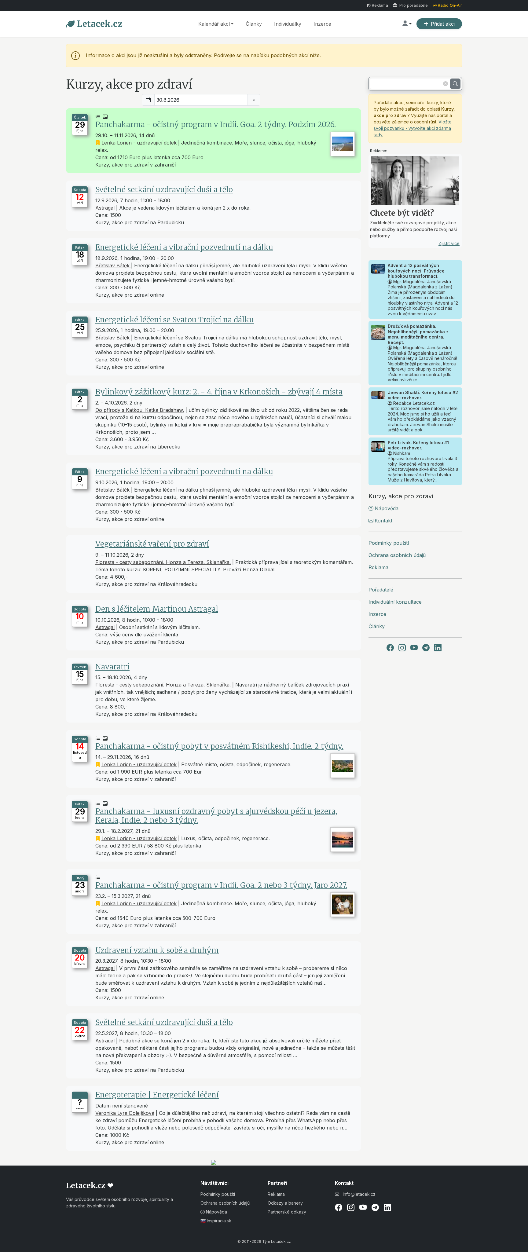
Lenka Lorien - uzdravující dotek (139, 143)
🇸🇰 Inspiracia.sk (215, 1220)
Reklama (380, 5)
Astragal (105, 208)
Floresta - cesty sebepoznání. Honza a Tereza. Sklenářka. (163, 562)
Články (254, 24)
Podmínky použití (389, 543)
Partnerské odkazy (287, 1211)
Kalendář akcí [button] (214, 24)
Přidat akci (443, 24)
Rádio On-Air (450, 5)
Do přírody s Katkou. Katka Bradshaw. (139, 410)
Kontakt (383, 521)
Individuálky (287, 24)
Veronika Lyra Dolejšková (124, 1113)
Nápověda (386, 508)
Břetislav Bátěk (113, 265)
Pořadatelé (381, 590)
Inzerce (322, 24)
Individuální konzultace (395, 602)
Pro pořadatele (413, 5)
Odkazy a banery (285, 1203)
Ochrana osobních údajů (397, 555)
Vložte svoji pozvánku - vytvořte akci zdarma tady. (413, 128)
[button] (407, 23)
